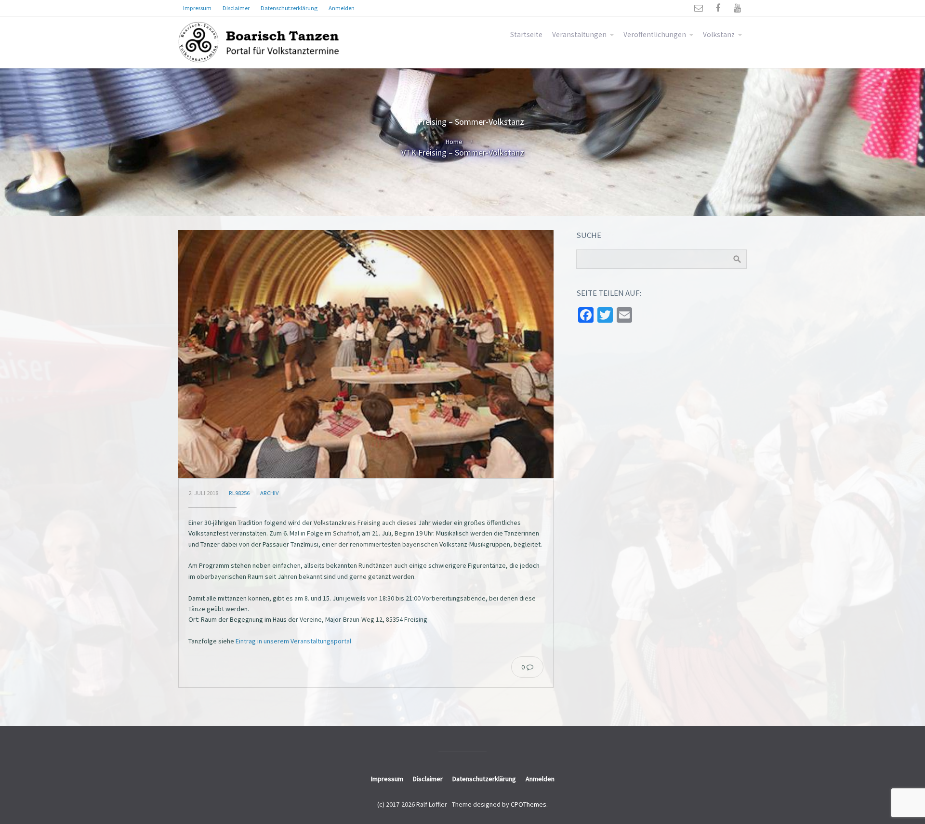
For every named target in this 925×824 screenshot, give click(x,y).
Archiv (269, 493)
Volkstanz (719, 34)
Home (454, 141)
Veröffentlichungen (654, 34)
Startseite (526, 34)
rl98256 (239, 493)
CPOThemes (528, 804)
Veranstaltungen (579, 34)
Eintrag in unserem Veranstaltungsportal (293, 641)
